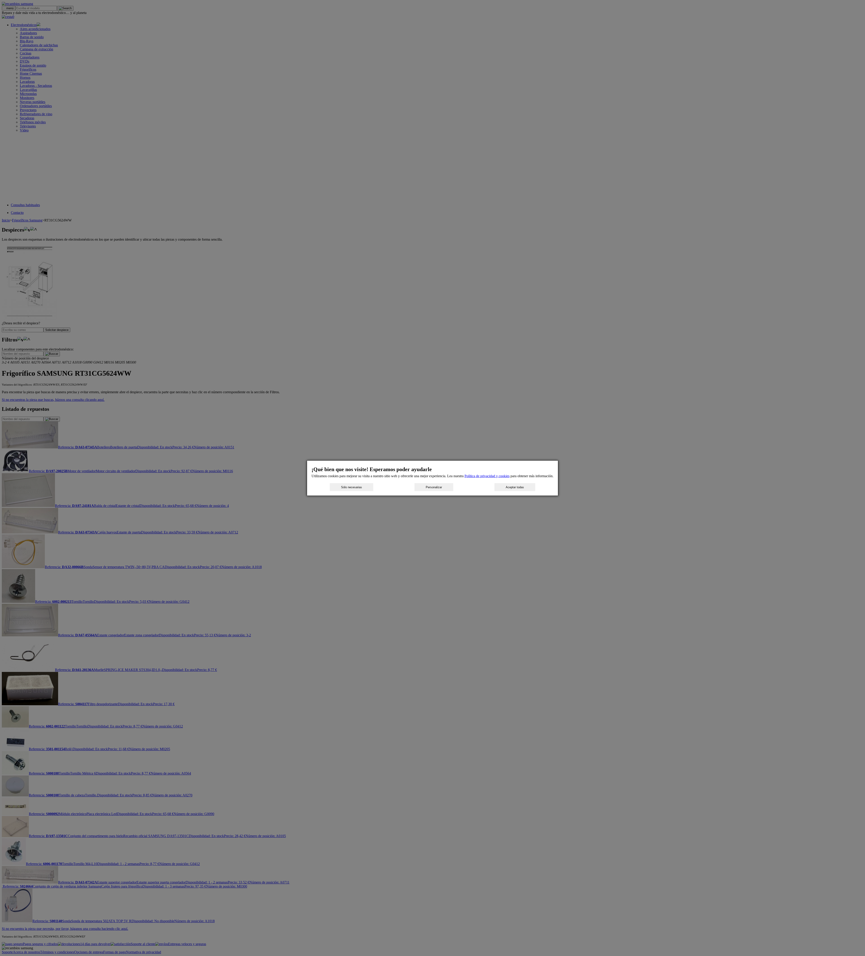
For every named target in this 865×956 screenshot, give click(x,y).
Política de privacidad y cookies (487, 476)
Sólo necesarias (351, 487)
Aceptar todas (515, 487)
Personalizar (434, 487)
